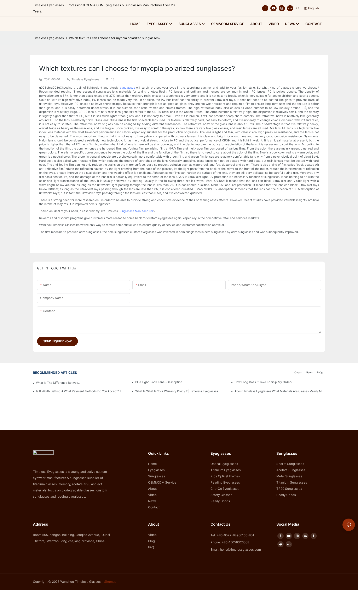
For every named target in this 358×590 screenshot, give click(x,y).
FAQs (320, 372)
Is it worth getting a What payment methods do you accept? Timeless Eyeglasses (81, 391)
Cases (298, 372)
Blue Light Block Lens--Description (158, 382)
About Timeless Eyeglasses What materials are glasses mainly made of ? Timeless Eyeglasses (280, 391)
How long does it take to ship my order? (263, 382)
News (309, 372)
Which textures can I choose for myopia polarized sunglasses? (114, 38)
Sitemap (110, 582)
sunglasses (127, 87)
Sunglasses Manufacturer (136, 211)
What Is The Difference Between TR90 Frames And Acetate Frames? (58, 382)
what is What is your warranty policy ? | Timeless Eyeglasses (176, 391)
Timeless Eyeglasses (48, 38)
